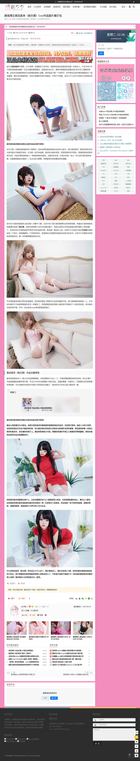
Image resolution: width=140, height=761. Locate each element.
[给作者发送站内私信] (45, 615)
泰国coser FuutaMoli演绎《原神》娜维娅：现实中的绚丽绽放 (23, 659)
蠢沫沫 (103, 177)
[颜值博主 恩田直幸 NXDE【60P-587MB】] (61, 628)
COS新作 (37, 7)
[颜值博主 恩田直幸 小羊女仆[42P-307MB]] (83, 628)
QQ (129, 757)
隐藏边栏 (89, 33)
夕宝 (10, 33)
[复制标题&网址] (92, 599)
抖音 (103, 167)
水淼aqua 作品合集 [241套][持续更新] (112, 111)
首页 (29, 7)
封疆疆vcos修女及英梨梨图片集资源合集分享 (67, 656)
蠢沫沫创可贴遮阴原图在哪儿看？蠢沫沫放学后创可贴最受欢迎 (67, 659)
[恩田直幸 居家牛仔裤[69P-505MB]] (39, 628)
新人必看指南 (103, 121)
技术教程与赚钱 (90, 7)
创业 (128, 160)
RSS (134, 757)
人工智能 (128, 181)
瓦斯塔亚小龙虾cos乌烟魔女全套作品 (75, 674)
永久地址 (112, 7)
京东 (103, 174)
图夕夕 (30, 590)
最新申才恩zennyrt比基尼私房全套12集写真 (66, 653)
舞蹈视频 (128, 184)
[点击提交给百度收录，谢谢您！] (9, 39)
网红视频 (66, 7)
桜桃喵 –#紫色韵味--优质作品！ (111, 147)
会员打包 (103, 170)
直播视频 (116, 163)
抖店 (116, 177)
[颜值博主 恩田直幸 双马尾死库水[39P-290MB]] (17, 628)
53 (48, 606)
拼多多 (116, 191)
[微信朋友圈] (83, 599)
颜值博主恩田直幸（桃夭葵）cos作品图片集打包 (33, 19)
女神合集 (76, 7)
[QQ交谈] (136, 755)
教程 (128, 191)
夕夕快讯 (12, 19)
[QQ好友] (79, 599)
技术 (116, 174)
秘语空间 (56, 7)
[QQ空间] (86, 598)
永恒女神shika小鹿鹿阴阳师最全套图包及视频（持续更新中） (23, 656)
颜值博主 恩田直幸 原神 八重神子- (19, 653)
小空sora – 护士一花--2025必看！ (111, 140)
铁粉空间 (128, 163)
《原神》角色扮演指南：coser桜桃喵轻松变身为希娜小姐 (23, 662)
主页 (33, 615)
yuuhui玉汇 (103, 188)
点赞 (13, 598)
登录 (100, 53)
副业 (116, 160)
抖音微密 (47, 7)
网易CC (128, 188)
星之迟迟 (116, 170)
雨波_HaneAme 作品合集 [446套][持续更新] (114, 115)
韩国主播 (103, 191)
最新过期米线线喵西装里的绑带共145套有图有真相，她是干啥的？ (23, 665)
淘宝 (128, 177)
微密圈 (116, 188)
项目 (103, 181)
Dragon (38, 756)
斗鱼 (128, 174)
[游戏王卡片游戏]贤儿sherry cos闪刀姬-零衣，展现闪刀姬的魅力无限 (67, 665)
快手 (116, 181)
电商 (128, 167)
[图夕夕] (14, 9)
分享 (103, 160)
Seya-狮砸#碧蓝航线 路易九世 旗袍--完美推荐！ (116, 144)
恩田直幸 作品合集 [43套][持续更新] (38, 408)
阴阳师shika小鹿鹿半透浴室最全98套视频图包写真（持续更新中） (67, 650)
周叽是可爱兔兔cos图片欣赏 (61, 662)
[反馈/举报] (29, 598)
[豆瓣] (89, 598)
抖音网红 (116, 167)
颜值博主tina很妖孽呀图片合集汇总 (23, 674)
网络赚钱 (116, 184)
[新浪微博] (76, 599)
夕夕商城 (103, 7)
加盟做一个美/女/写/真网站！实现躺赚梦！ (113, 118)
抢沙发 (80, 33)
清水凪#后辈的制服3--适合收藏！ (111, 137)
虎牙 (103, 184)
